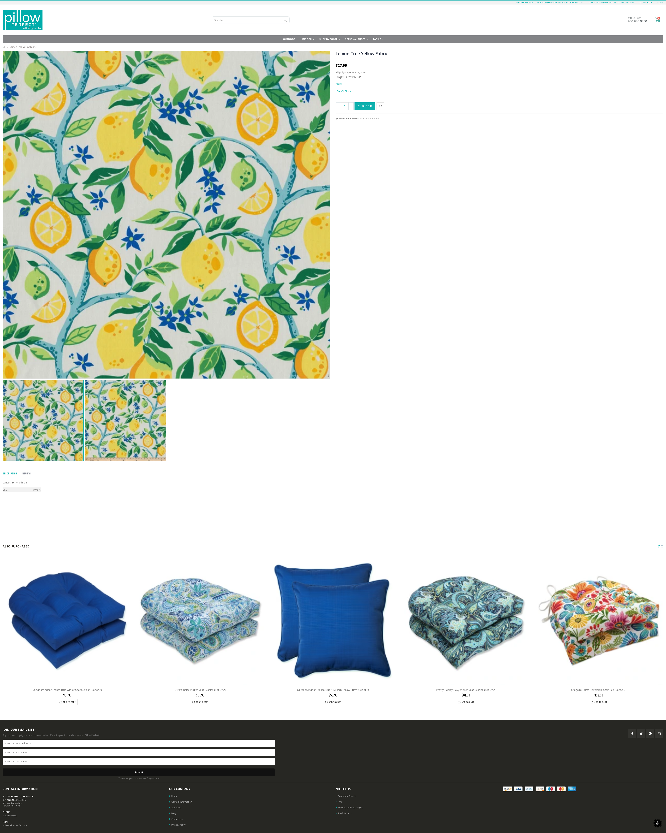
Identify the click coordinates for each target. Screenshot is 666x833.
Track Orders (345, 813)
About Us (176, 807)
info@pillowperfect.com (15, 825)
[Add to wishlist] (380, 106)
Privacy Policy (178, 824)
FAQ (340, 801)
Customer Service (347, 796)
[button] (658, 546)
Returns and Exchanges (350, 807)
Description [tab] (10, 473)
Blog (173, 813)
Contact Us (177, 819)
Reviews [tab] (27, 473)
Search (285, 20)
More (339, 83)
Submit (138, 772)
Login (660, 2)
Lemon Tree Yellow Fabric (362, 53)
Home (4, 47)
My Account (627, 2)
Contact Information (181, 801)
